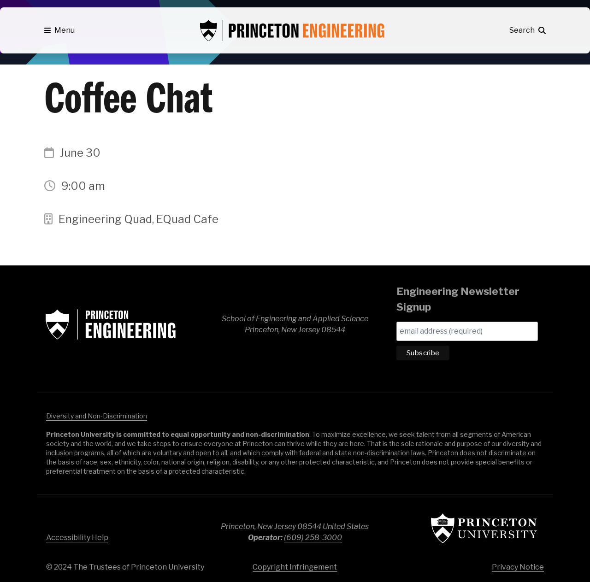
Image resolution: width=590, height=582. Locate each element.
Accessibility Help (77, 537)
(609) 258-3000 (313, 537)
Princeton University (484, 528)
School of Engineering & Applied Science (110, 324)
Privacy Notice (518, 567)
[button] (59, 30)
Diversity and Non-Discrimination (96, 416)
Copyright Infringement (295, 567)
